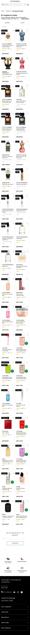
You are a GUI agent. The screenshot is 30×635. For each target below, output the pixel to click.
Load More (15, 543)
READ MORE (25, 19)
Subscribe (4, 587)
